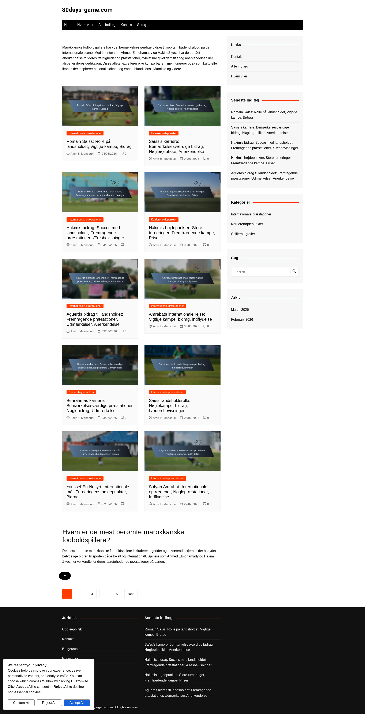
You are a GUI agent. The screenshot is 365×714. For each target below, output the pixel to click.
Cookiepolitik (72, 629)
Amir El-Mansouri (82, 153)
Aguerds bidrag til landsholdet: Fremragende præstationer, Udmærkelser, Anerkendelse (95, 319)
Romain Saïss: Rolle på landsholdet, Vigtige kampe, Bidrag (264, 114)
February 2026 (242, 319)
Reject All (49, 703)
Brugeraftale (71, 649)
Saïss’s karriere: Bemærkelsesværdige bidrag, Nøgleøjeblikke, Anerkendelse (176, 146)
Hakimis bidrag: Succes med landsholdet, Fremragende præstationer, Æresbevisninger (95, 232)
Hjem (68, 25)
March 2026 (240, 309)
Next (131, 594)
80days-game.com (87, 9)
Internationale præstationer (85, 133)
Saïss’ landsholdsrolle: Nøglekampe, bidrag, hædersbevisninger (169, 405)
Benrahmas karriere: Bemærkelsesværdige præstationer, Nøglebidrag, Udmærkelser (100, 405)
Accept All (76, 703)
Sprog (141, 25)
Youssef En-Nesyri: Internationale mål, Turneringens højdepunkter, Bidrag (98, 491)
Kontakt (126, 25)
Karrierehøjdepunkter (163, 133)
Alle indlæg (107, 25)
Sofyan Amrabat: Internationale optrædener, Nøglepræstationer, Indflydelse (179, 491)
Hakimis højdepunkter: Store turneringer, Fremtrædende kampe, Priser (182, 232)
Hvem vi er (85, 25)
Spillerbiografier (243, 234)
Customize (21, 703)
